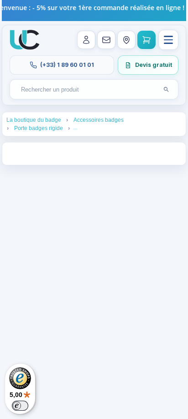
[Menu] (168, 40)
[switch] (20, 406)
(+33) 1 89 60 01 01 (67, 65)
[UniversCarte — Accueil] (25, 40)
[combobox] (85, 89)
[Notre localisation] (126, 40)
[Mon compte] (86, 40)
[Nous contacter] (106, 40)
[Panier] (146, 40)
